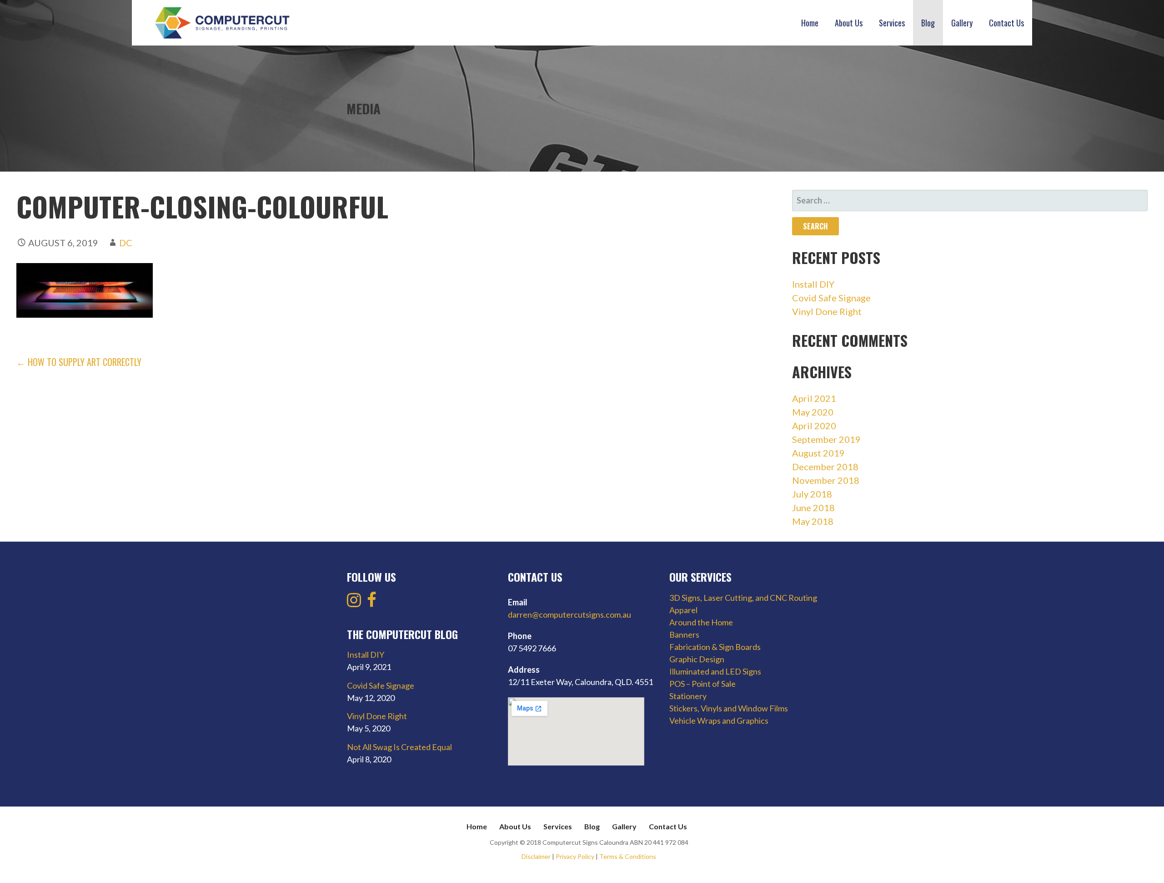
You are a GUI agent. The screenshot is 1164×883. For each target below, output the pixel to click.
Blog (928, 23)
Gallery (962, 23)
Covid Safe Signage (831, 297)
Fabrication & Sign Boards (715, 647)
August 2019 (818, 452)
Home (809, 23)
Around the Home (701, 622)
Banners (684, 634)
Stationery (688, 696)
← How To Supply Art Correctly (78, 362)
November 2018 (825, 480)
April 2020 (814, 425)
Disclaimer (536, 856)
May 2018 (812, 521)
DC (125, 242)
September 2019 (826, 439)
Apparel (683, 610)
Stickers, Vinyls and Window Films (728, 708)
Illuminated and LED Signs (715, 671)
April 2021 (814, 398)
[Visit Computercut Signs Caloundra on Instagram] (354, 603)
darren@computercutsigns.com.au (569, 614)
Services (892, 23)
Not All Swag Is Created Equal (399, 747)
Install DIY (813, 284)
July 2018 (812, 493)
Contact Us (1006, 23)
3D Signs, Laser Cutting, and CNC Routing (743, 598)
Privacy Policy (575, 856)
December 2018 (825, 466)
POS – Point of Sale (702, 684)
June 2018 (813, 507)
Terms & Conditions (627, 856)
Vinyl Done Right (827, 311)
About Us (849, 23)
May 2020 (812, 411)
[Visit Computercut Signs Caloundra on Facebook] (371, 603)
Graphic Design (696, 659)
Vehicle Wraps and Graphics (718, 721)
